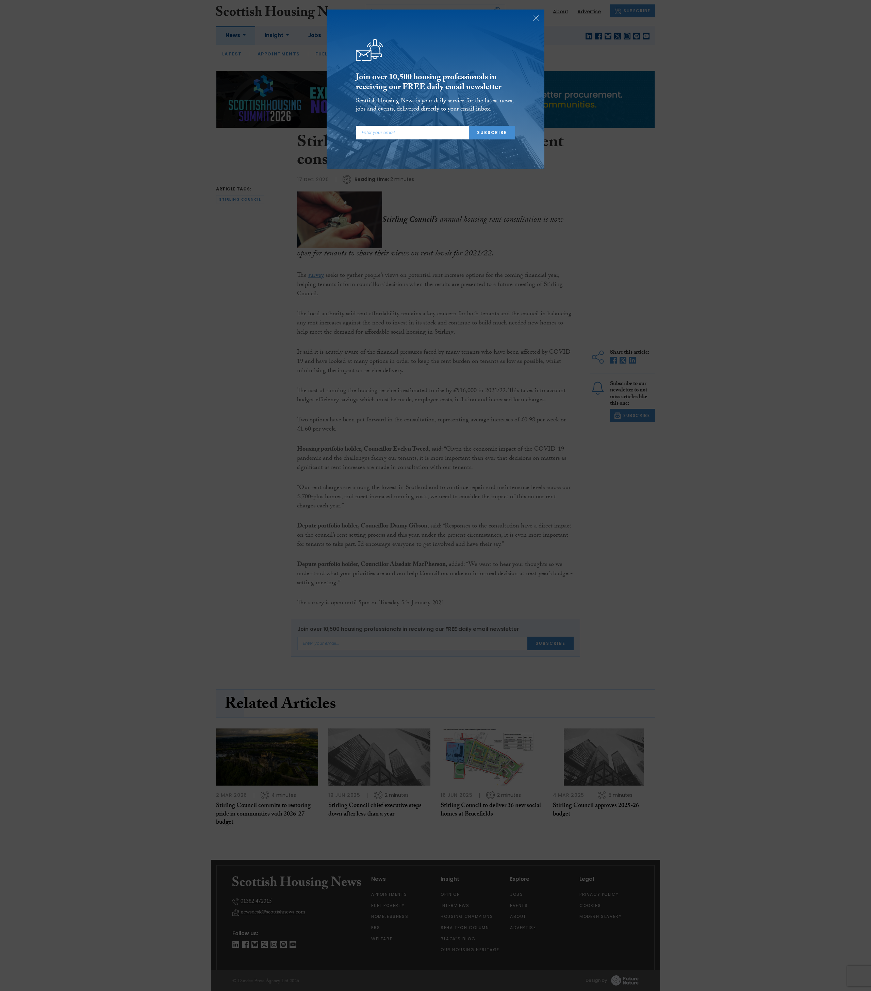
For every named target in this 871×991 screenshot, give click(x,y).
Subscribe (492, 132)
